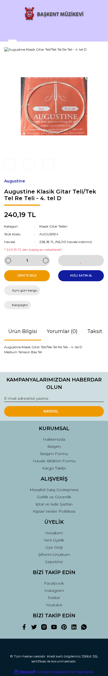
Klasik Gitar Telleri (53, 226)
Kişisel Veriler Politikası (54, 511)
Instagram (54, 590)
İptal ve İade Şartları (54, 504)
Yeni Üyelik (54, 540)
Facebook (54, 583)
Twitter (54, 597)
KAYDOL (50, 411)
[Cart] (97, 32)
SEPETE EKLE (27, 275)
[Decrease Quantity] (8, 260)
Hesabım (54, 532)
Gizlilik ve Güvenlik (54, 496)
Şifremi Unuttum (54, 554)
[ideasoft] (25, 672)
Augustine (14, 181)
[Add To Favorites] (81, 260)
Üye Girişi (54, 547)
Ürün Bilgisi (22, 331)
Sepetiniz (54, 561)
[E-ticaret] (53, 672)
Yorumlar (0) (62, 331)
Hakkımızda (54, 439)
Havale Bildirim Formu (54, 460)
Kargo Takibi (54, 468)
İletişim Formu (54, 453)
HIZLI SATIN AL (81, 275)
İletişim (54, 446)
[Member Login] (54, 32)
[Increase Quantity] (46, 260)
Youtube (54, 604)
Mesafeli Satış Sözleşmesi (54, 489)
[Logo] (54, 14)
